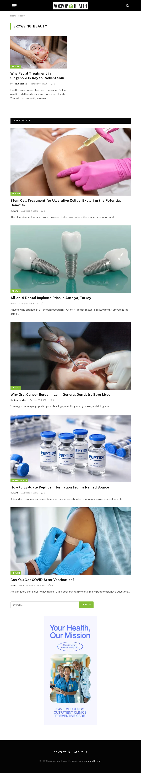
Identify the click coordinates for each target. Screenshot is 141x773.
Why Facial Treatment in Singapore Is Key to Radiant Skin (37, 75)
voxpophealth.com (91, 761)
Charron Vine (19, 400)
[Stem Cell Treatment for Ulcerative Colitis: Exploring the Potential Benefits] (70, 162)
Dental (16, 291)
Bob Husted (19, 585)
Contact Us (62, 752)
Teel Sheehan (20, 84)
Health (16, 67)
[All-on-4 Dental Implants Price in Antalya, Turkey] (70, 259)
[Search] (127, 5)
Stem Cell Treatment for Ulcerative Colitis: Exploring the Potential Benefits (65, 202)
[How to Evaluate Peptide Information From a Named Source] (70, 448)
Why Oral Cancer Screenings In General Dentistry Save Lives (60, 395)
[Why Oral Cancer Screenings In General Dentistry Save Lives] (70, 356)
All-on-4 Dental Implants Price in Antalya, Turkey (50, 298)
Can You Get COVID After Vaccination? (42, 580)
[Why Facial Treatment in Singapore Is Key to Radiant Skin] (38, 52)
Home (13, 16)
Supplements (19, 480)
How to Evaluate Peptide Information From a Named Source (59, 487)
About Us (80, 752)
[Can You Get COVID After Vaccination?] (70, 541)
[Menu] (14, 5)
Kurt (15, 211)
